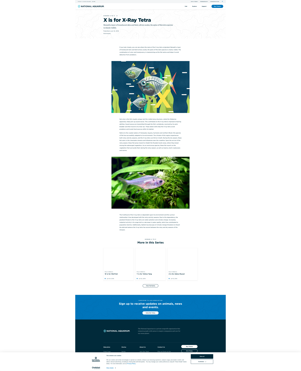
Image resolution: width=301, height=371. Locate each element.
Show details (110, 368)
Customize (201, 361)
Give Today (189, 351)
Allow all (202, 356)
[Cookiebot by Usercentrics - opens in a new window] (96, 368)
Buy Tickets (189, 346)
